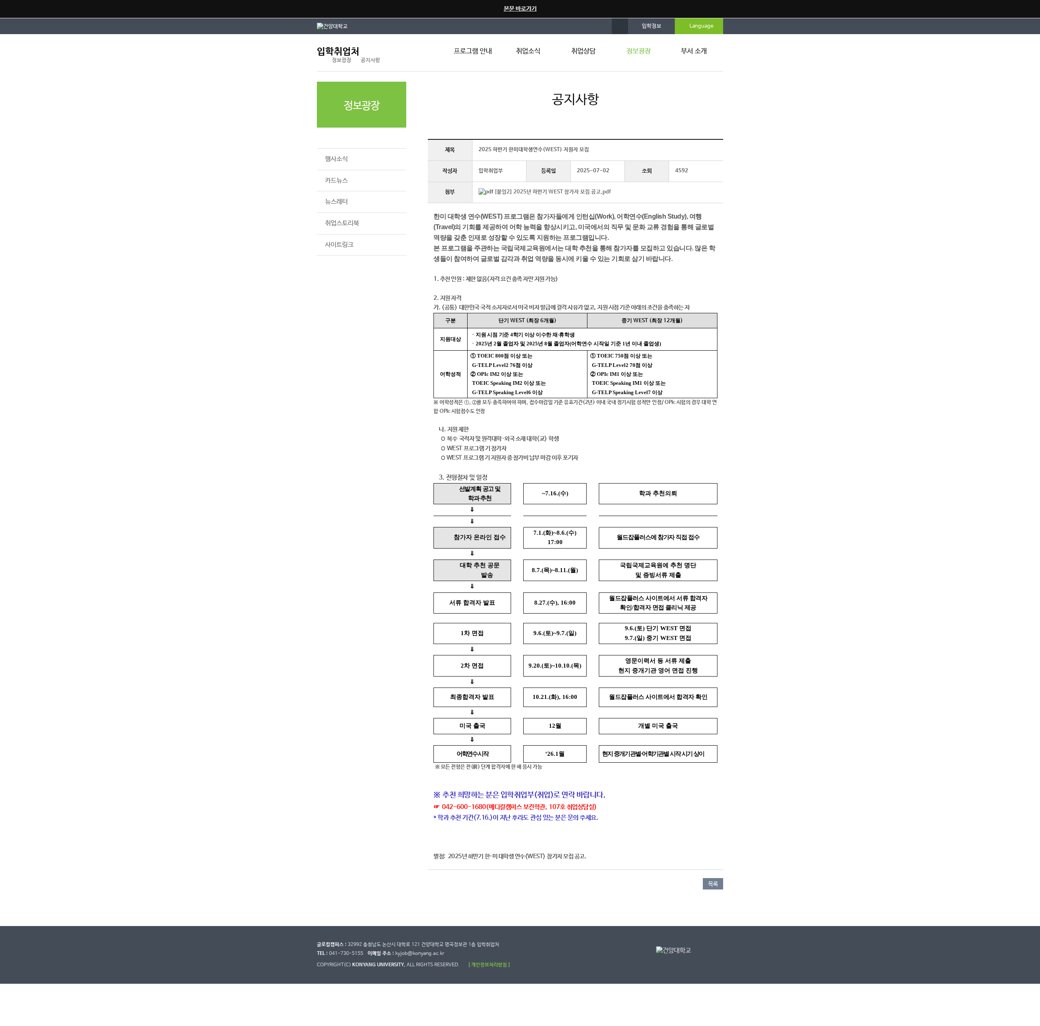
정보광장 (638, 51)
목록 (713, 884)
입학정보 (651, 26)
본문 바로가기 (520, 8)
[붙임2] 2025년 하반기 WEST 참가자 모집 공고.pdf (552, 192)
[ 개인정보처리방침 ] (489, 964)
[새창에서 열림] (336, 26)
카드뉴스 (336, 180)
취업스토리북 (342, 223)
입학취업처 (338, 51)
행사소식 (336, 159)
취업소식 (528, 51)
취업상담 (583, 51)
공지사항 (336, 138)
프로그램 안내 (473, 51)
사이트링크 (339, 245)
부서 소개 (694, 51)
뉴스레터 (336, 202)
